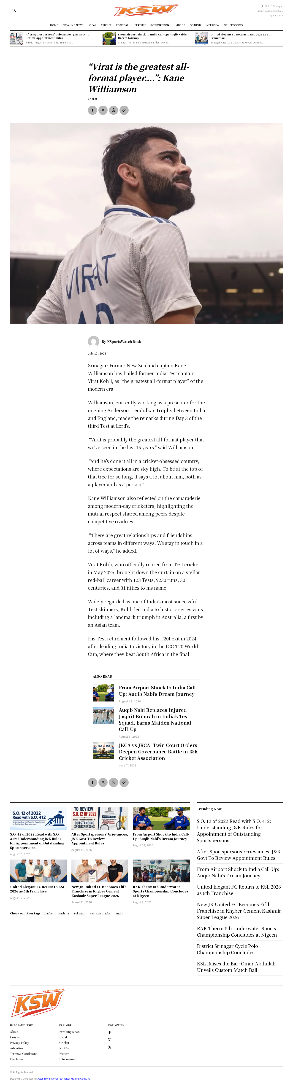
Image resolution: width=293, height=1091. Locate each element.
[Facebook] (92, 110)
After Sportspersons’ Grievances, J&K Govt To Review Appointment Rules (58, 36)
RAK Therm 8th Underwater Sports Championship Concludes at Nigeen (160, 891)
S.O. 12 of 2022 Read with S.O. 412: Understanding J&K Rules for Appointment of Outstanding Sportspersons (37, 841)
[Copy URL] (124, 110)
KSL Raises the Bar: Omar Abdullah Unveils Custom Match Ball (236, 966)
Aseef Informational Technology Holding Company (64, 1078)
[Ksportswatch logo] (146, 10)
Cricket (92, 98)
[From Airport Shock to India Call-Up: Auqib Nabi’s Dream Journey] (109, 38)
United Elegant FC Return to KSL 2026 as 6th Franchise (241, 36)
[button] (14, 10)
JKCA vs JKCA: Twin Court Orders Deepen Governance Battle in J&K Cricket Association (158, 751)
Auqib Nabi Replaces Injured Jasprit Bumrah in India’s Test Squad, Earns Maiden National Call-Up (155, 719)
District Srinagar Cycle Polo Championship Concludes (227, 949)
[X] (103, 110)
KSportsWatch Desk (124, 341)
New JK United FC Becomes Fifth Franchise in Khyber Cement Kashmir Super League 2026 (99, 891)
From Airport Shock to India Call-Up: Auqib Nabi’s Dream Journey (152, 36)
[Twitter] (109, 1047)
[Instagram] (109, 1040)
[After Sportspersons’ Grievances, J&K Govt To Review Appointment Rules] (16, 38)
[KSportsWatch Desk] (95, 341)
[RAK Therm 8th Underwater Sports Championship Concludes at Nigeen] (161, 871)
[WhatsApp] (113, 110)
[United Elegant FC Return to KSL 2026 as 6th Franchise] (201, 38)
